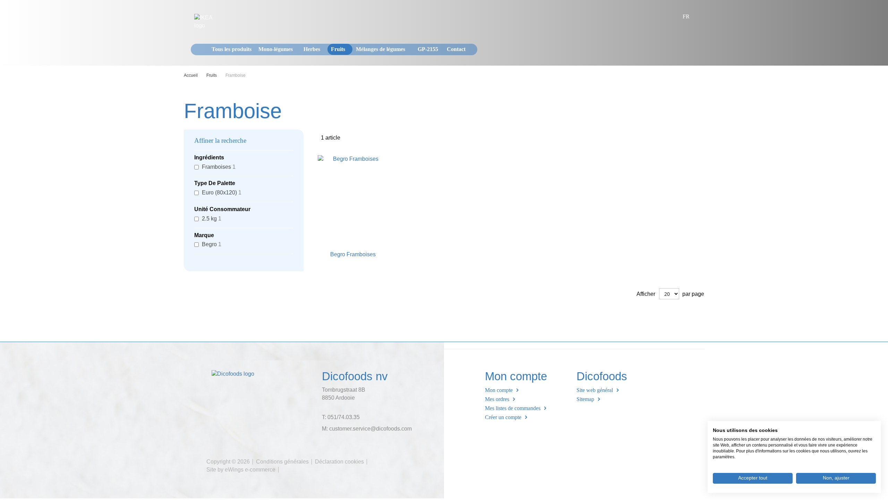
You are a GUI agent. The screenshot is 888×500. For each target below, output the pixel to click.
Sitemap (585, 399)
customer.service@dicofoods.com (370, 429)
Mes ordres (497, 399)
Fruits (212, 75)
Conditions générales (282, 462)
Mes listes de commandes (512, 408)
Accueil (191, 75)
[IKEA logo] (208, 22)
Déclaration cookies (339, 462)
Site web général (595, 390)
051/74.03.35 (343, 417)
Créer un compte (503, 417)
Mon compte (499, 390)
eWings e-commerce (250, 470)
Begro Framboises (353, 254)
